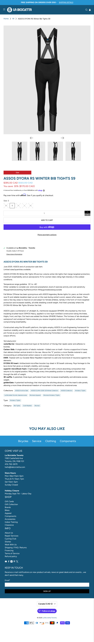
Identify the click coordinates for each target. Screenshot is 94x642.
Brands (8, 507)
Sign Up (47, 591)
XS (6, 205)
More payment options (47, 235)
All (13, 19)
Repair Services (11, 536)
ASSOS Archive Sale (21, 390)
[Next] (62, 138)
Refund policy (11, 556)
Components (10, 516)
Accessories (10, 519)
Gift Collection (11, 504)
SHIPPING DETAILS (66, 2)
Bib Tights (17, 405)
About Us (9, 533)
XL (31, 205)
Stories (8, 541)
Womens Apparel (35, 395)
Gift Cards (9, 501)
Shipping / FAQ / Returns (16, 547)
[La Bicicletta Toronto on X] (17, 562)
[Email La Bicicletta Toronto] (6, 562)
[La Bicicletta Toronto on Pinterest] (14, 562)
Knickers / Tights (80, 390)
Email (7, 580)
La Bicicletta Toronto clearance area (16, 395)
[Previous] (31, 138)
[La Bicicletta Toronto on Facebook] (9, 562)
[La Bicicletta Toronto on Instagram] (11, 562)
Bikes (7, 510)
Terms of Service (12, 553)
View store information (14, 254)
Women (37, 405)
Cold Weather (27, 405)
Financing (9, 550)
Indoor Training (11, 522)
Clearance (9, 525)
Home (6, 19)
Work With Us (11, 544)
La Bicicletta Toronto (49, 618)
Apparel (8, 513)
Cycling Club (10, 539)
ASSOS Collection (66, 390)
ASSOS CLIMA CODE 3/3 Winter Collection (44, 390)
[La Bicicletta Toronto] (45, 10)
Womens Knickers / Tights (51, 395)
